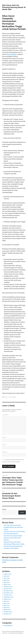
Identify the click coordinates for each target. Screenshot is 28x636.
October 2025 (8, 595)
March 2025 (7, 609)
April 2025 (7, 607)
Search (4, 509)
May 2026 (7, 580)
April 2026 (7, 582)
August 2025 (7, 599)
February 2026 (8, 586)
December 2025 (8, 590)
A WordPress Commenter (9, 560)
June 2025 (7, 603)
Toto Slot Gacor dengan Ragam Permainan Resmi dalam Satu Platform (13, 538)
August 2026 (7, 574)
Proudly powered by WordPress (16, 633)
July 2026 (6, 576)
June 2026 (7, 578)
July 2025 (6, 601)
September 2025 (8, 597)
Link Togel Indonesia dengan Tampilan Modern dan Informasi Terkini (13, 527)
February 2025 (8, 611)
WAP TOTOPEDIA (11, 54)
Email (4, 444)
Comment (5, 414)
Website (4, 452)
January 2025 (7, 613)
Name (4, 437)
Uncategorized (8, 625)
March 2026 (7, 584)
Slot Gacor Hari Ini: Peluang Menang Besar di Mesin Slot (14, 7)
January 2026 (8, 588)
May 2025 (6, 605)
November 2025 (8, 593)
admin (6, 397)
